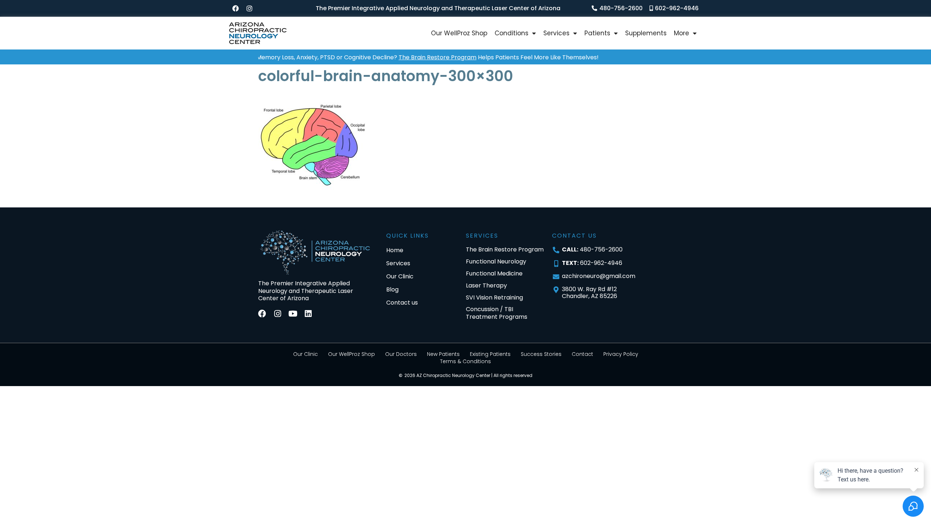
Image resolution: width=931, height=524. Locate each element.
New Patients (443, 354)
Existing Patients (490, 354)
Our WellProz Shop (459, 33)
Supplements (646, 33)
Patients (597, 33)
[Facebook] (235, 8)
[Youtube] (293, 314)
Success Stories (541, 354)
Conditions (511, 33)
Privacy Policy (620, 354)
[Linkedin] (308, 314)
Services (556, 33)
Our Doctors (401, 354)
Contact (582, 354)
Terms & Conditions (465, 361)
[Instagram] (249, 8)
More (681, 33)
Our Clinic (305, 354)
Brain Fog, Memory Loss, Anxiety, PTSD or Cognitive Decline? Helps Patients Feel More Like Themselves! (393, 57)
